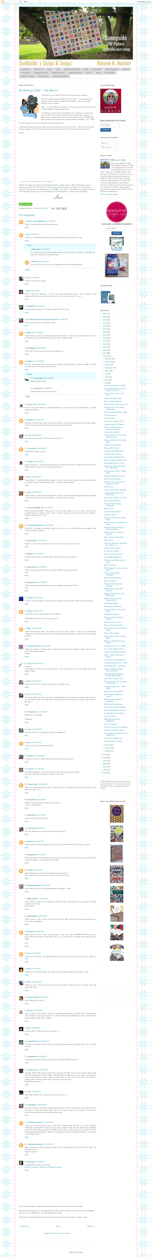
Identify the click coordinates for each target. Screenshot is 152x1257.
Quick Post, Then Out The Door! (115, 498)
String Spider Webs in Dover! (114, 463)
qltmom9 (30, 931)
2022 (105, 326)
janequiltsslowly (33, 1041)
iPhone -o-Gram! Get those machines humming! (113, 428)
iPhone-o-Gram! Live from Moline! (115, 727)
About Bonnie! (25, 69)
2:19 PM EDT (43, 1070)
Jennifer (30, 461)
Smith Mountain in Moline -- (113, 741)
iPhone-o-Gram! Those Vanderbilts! (112, 574)
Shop (58, 69)
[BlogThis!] (59, 208)
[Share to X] (61, 208)
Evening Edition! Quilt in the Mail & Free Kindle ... (115, 682)
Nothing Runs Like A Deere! (113, 691)
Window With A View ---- (112, 448)
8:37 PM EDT (36, 969)
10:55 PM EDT (38, 663)
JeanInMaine (32, 1105)
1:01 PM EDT (47, 388)
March (107, 745)
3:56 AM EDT (41, 815)
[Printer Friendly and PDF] (25, 205)
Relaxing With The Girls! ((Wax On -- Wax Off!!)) (114, 467)
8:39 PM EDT (35, 291)
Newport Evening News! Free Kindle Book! (114, 594)
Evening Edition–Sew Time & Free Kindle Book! (114, 528)
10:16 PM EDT (38, 554)
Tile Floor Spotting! (110, 724)
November (108, 362)
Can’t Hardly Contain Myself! (114, 457)
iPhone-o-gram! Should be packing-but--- (113, 700)
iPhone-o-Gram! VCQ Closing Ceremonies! (114, 408)
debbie (29, 870)
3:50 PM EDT (36, 1091)
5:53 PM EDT (36, 953)
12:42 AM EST (40, 1162)
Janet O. (30, 769)
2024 (105, 320)
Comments (107, 147)
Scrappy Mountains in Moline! (114, 713)
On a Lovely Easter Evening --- (114, 649)
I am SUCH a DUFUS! (111, 432)
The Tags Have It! (110, 415)
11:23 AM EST (49, 1122)
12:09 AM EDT (40, 756)
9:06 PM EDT (41, 448)
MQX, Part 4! (108, 487)
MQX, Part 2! (108, 540)
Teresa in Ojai (32, 784)
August (107, 371)
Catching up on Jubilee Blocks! (115, 660)
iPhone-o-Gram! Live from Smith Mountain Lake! (115, 436)
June (107, 377)
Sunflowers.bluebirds (35, 1122)
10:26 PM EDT (38, 598)
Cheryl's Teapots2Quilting (35, 221)
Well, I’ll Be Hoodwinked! (112, 401)
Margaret (30, 420)
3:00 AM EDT (41, 800)
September (109, 368)
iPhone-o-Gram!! (109, 418)
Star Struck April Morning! (113, 578)
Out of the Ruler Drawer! (112, 512)
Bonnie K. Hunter (119, 160)
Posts (105, 143)
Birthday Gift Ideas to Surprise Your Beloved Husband (43, 1167)
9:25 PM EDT (36, 492)
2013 (105, 353)
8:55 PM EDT (39, 420)
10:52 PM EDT (46, 646)
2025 (105, 317)
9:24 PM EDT (36, 477)
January (108, 751)
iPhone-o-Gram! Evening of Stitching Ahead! (113, 670)
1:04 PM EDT (45, 249)
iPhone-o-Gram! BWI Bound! (114, 451)
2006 (105, 770)
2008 (105, 764)
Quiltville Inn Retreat (41, 73)
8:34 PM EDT (34, 234)
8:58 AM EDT (41, 855)
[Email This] (57, 208)
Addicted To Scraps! (27, 76)
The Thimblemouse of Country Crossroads (42, 319)
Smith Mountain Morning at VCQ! (115, 412)
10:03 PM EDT (49, 525)
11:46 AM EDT (43, 899)
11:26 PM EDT (42, 712)
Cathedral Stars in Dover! (112, 454)
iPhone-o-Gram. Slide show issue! (116, 404)
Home (58, 1226)
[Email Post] (52, 208)
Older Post (90, 1226)
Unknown (30, 841)
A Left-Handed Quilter (35, 525)
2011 (105, 755)
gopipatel (30, 1162)
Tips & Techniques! (112, 69)
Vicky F (30, 663)
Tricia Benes (31, 448)
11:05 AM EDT (46, 885)
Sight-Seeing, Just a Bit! (112, 622)
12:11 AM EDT (39, 769)
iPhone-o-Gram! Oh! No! (112, 548)
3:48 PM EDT (35, 1028)
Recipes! (89, 73)
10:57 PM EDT (36, 694)
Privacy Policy (25, 73)
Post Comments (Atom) (62, 1233)
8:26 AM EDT (40, 828)
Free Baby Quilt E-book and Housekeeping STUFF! (113, 675)
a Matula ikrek (32, 1070)
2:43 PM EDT (38, 1010)
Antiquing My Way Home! (113, 398)
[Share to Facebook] (63, 208)
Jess (29, 953)
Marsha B (30, 756)
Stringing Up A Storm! (111, 614)
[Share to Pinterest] (66, 208)
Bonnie (30, 1010)
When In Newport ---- (111, 581)
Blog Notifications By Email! (113, 121)
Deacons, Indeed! (110, 515)
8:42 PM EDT (40, 306)
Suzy (29, 729)
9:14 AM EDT (37, 870)
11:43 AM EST (49, 1144)
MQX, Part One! (109, 565)
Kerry (29, 477)
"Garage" (55, 189)
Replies (29, 245)
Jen (27, 278)
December (108, 359)
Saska (29, 611)
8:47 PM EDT (39, 361)
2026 (105, 314)
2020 (105, 332)
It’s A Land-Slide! (110, 716)
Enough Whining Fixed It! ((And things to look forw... (115, 389)
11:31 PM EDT (37, 729)
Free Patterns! (96, 69)
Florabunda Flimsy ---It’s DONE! (115, 646)
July (106, 374)
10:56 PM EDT (36, 681)
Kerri (29, 742)
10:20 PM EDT (42, 567)
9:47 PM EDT (48, 508)
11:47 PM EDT (37, 742)
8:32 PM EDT (50, 221)
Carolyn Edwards (33, 646)
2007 (105, 767)
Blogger (80, 1252)
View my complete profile (109, 194)
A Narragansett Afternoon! (113, 606)
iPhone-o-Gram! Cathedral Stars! (115, 460)
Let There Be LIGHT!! (111, 551)
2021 (105, 329)
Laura (29, 435)
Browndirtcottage (33, 885)
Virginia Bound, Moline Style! (114, 730)
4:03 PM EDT (42, 1105)
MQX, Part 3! (108, 508)
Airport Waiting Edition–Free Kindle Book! (113, 494)
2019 (105, 335)
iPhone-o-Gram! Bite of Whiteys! (115, 707)
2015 (105, 347)
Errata (86, 69)
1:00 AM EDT (44, 1041)
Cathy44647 (30, 306)
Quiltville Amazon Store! (72, 69)
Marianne (35, 261)
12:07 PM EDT (42, 916)
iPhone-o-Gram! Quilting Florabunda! (112, 505)
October (108, 365)
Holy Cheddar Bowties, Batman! (115, 710)
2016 (105, 344)
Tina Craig (31, 828)
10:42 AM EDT (42, 1056)
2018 (105, 338)
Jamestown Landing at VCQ (113, 421)
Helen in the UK (33, 997)
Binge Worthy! (109, 73)
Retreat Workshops (75, 73)
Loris (29, 1091)
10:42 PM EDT (37, 628)
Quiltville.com (39, 69)
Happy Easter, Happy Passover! (115, 652)
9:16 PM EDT (38, 461)
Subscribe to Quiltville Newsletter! (117, 224)
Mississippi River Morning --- (114, 704)
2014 (105, 350)
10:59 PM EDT (49, 378)
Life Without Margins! (111, 603)
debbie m (29, 333)
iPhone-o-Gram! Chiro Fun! (113, 554)
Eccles (29, 598)
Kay (27, 234)
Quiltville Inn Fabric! (58, 73)
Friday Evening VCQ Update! (114, 424)
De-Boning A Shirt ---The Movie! (115, 666)
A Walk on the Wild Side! (112, 445)
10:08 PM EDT (42, 541)
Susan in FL (31, 404)
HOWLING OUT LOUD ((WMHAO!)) (112, 720)
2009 (105, 761)
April (106, 383)
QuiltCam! (125, 69)
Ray (28, 1028)
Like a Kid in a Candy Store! (114, 678)
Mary (29, 628)
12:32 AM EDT (43, 784)
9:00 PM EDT (37, 435)
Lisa (28, 694)
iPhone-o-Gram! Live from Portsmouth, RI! (113, 599)
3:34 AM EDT (44, 997)
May (106, 380)
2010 (105, 758)
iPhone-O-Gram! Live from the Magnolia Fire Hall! (114, 483)
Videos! (98, 73)
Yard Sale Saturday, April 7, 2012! (115, 663)
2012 (105, 356)
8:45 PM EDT (41, 348)
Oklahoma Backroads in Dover (114, 476)
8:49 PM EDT (41, 404)
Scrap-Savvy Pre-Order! (60, 76)
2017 (105, 341)
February (108, 748)
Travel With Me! (43, 76)
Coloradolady (38, 378)
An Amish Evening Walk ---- (113, 479)
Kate (28, 291)
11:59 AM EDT (37, 982)
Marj (29, 681)
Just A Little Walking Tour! (113, 738)
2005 (105, 773)
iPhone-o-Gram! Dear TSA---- (114, 625)
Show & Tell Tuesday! (111, 633)
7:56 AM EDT (44, 261)
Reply (27, 227)
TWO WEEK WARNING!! (113, 557)
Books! (50, 69)
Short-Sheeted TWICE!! (112, 501)
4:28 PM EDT (39, 931)
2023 (105, 323)
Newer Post (25, 1226)
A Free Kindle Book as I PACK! (115, 385)
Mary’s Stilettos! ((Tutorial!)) (113, 537)
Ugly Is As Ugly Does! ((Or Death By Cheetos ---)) (115, 544)
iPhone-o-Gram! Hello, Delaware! (115, 490)
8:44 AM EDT (39, 841)
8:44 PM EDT (63, 319)
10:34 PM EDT (37, 611)
